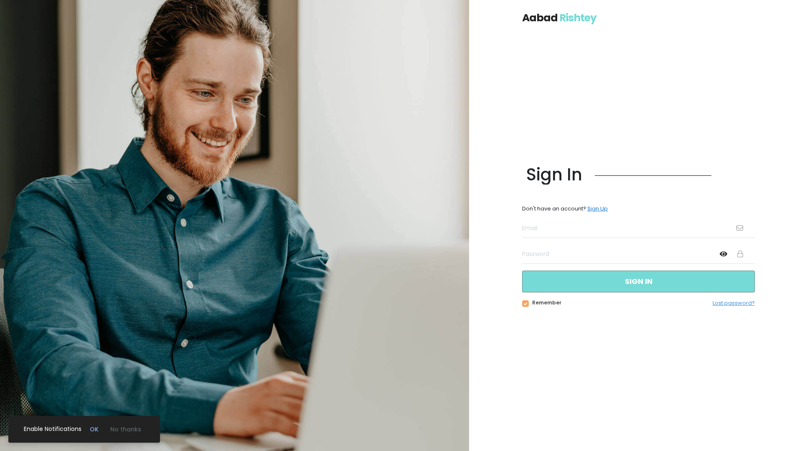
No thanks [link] (125, 429)
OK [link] (94, 429)
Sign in (638, 281)
